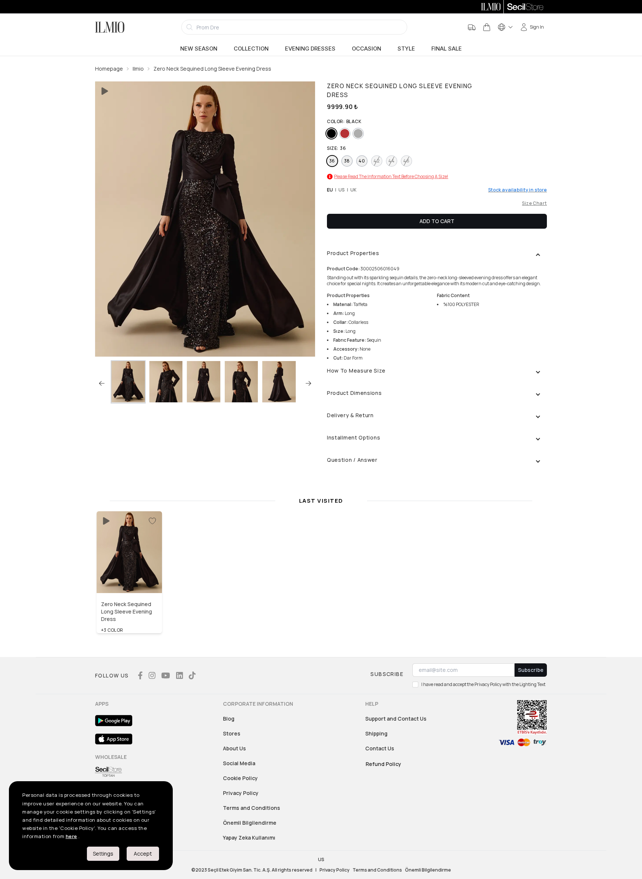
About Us (234, 748)
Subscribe (531, 669)
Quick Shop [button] (129, 577)
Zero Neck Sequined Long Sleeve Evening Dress (212, 68)
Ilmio (138, 68)
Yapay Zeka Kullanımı (249, 837)
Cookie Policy (240, 778)
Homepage (109, 68)
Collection (251, 48)
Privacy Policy (241, 792)
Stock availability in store (517, 190)
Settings (103, 853)
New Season (198, 48)
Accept (143, 853)
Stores (231, 733)
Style (406, 48)
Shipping (376, 733)
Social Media (239, 763)
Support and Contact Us (396, 718)
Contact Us (379, 748)
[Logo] (109, 27)
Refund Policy (383, 763)
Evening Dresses (310, 48)
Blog (228, 718)
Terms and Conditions (251, 807)
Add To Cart (436, 221)
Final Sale (446, 48)
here (71, 836)
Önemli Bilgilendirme (249, 822)
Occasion (366, 48)
